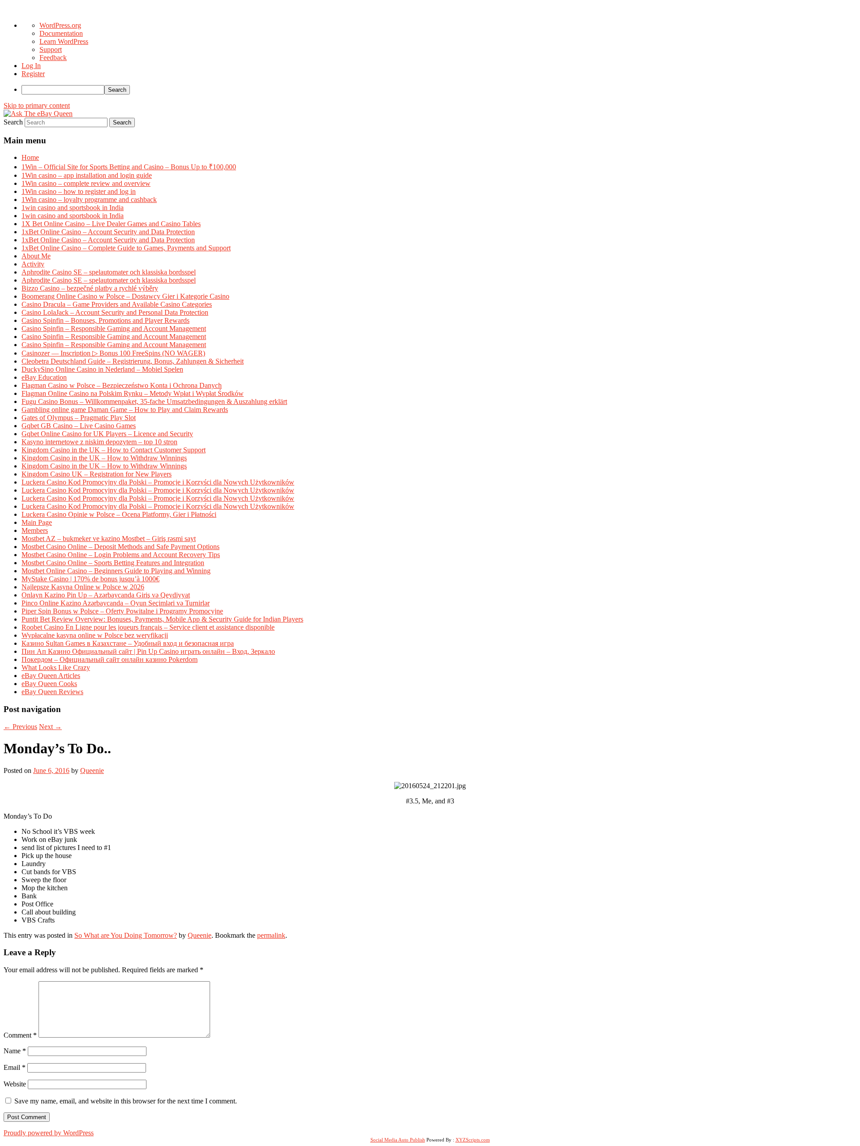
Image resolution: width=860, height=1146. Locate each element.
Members (35, 530)
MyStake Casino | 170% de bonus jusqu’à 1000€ (90, 579)
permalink (271, 935)
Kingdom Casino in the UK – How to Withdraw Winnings (104, 458)
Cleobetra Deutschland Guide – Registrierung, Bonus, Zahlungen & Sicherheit (133, 361)
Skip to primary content (37, 105)
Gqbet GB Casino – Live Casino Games (79, 425)
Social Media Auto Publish (397, 1139)
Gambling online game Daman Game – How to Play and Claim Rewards (125, 409)
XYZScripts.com (473, 1139)
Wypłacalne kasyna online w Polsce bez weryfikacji (95, 635)
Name (15, 1051)
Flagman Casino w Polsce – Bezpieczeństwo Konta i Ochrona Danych (122, 385)
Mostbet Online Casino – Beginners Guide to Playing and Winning (116, 571)
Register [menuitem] (33, 73)
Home (30, 157)
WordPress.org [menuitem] (60, 25)
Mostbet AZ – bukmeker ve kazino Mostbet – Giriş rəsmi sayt (109, 538)
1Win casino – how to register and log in (79, 191)
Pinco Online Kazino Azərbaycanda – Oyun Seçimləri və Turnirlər (116, 603)
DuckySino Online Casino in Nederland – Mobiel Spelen (102, 369)
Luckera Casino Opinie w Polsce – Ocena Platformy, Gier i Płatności (119, 514)
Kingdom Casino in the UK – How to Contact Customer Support (114, 450)
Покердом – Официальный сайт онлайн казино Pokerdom (110, 659)
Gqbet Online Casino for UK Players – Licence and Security (107, 434)
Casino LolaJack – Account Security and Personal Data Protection (115, 312)
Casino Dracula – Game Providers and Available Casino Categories (117, 304)
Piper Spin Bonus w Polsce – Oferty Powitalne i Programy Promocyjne (122, 611)
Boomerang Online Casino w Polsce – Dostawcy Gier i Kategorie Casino (125, 296)
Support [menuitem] (50, 49)
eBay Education (44, 377)
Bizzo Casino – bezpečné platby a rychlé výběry (90, 288)
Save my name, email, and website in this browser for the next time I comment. (125, 1101)
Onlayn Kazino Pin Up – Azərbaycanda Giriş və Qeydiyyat (106, 595)
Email (15, 1067)
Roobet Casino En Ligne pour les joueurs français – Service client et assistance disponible (148, 627)
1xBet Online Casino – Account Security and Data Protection (108, 232)
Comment (20, 1035)
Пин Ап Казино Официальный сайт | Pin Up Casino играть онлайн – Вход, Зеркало (148, 651)
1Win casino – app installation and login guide (87, 175)
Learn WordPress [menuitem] (63, 41)
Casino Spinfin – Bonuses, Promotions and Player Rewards (105, 320)
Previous (20, 726)
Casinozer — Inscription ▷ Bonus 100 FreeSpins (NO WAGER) (113, 353)
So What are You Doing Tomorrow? (125, 935)
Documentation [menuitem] (61, 33)
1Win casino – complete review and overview (86, 183)
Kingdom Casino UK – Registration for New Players (97, 474)
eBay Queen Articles (51, 675)
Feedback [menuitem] (53, 57)
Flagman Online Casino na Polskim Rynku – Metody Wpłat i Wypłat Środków (133, 393)
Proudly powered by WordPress (49, 1133)
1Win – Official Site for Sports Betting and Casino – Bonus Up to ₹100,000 (129, 167)
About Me (36, 256)
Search (13, 122)
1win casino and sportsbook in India (73, 207)
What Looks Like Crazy (56, 667)
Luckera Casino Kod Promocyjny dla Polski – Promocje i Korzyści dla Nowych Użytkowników (158, 482)
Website (15, 1084)
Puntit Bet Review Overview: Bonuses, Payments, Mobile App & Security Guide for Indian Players (162, 619)
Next (50, 726)
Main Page (37, 522)
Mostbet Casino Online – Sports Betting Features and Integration (113, 563)
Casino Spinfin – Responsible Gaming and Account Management (114, 328)
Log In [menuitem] (31, 65)
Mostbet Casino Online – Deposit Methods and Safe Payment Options (120, 546)
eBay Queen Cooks (49, 683)
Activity (33, 264)
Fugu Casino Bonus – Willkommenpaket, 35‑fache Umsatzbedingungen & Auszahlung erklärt (154, 401)
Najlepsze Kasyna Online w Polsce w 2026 (83, 587)
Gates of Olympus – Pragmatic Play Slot (79, 417)
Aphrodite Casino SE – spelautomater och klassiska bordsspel (109, 272)
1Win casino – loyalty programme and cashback (89, 199)
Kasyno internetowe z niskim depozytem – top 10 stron (99, 442)
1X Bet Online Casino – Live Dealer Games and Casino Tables (111, 223)
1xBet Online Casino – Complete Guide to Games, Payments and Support (126, 248)
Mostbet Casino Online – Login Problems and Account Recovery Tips (121, 554)
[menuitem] (439, 89)
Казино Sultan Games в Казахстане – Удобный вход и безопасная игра (128, 643)
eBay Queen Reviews (52, 691)
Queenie (92, 770)
